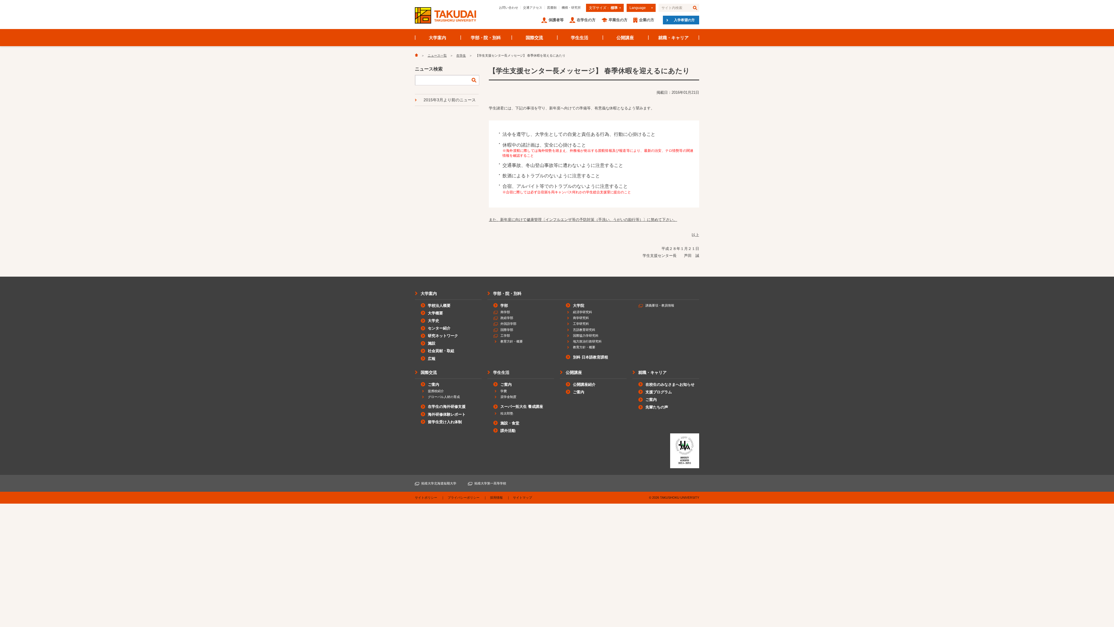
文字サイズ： (603, 8)
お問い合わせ (508, 7)
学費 (503, 391)
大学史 (433, 320)
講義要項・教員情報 (659, 305)
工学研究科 (581, 323)
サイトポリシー (426, 497)
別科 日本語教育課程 (590, 357)
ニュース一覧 (437, 55)
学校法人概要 (439, 305)
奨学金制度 (508, 397)
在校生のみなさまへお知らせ (670, 384)
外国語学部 (508, 323)
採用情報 (496, 497)
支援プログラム (658, 392)
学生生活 (579, 37)
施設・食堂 (509, 423)
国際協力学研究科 (585, 335)
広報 (431, 358)
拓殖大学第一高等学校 (490, 483)
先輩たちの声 (656, 407)
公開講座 (625, 37)
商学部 (505, 312)
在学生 (461, 55)
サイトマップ (522, 497)
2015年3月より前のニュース (450, 100)
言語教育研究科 (584, 329)
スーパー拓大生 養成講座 (521, 406)
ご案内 (433, 384)
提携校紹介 (436, 391)
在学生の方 (586, 20)
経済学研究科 (582, 312)
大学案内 (437, 37)
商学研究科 (581, 318)
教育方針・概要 (511, 341)
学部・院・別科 (486, 37)
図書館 (552, 7)
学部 (504, 305)
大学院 (578, 305)
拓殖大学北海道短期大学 (438, 483)
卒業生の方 (618, 20)
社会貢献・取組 (441, 351)
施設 (431, 343)
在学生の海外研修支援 (447, 406)
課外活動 (508, 430)
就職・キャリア (673, 37)
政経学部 (506, 318)
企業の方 (646, 20)
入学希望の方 (684, 20)
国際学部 (506, 329)
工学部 (505, 335)
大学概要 (435, 313)
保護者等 (556, 20)
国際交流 (534, 37)
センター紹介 (439, 328)
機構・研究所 (571, 7)
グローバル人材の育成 (444, 397)
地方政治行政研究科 (587, 341)
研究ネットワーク (443, 336)
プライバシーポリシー (464, 497)
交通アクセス (532, 7)
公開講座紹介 (584, 384)
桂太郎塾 (506, 413)
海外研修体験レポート (447, 414)
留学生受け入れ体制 (445, 422)
